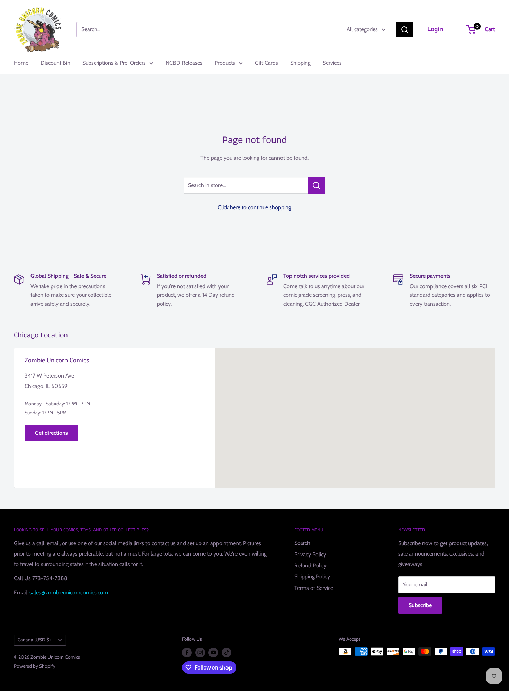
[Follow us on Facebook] (187, 652)
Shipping (300, 63)
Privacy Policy (310, 554)
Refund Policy (310, 565)
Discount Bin (55, 63)
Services (332, 63)
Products (225, 63)
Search (302, 543)
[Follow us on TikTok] (226, 652)
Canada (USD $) (34, 640)
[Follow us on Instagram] (200, 652)
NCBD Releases (184, 63)
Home (21, 63)
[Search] (404, 29)
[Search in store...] (316, 185)
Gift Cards (266, 63)
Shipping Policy (312, 576)
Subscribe (420, 605)
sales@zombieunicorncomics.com (68, 592)
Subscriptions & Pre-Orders (114, 63)
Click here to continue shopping (254, 207)
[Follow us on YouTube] (213, 652)
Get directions (51, 432)
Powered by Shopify (34, 666)
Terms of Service (313, 588)
